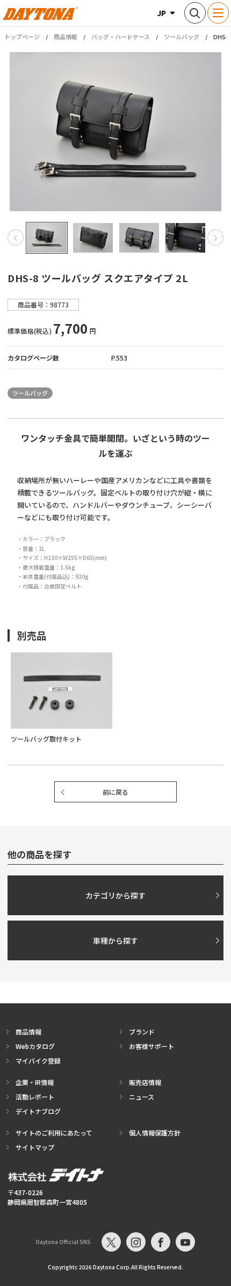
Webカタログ (35, 1046)
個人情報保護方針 (155, 1132)
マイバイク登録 (38, 1060)
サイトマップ (35, 1147)
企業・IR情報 (35, 1082)
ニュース (141, 1096)
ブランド (142, 1031)
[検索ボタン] (195, 13)
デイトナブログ (38, 1111)
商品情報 (65, 36)
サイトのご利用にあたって (54, 1132)
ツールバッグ (181, 36)
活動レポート (35, 1096)
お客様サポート (151, 1046)
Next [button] (215, 237)
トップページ (22, 37)
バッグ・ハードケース (120, 36)
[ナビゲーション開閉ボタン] (218, 13)
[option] (115, 131)
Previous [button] (16, 237)
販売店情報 (145, 1082)
